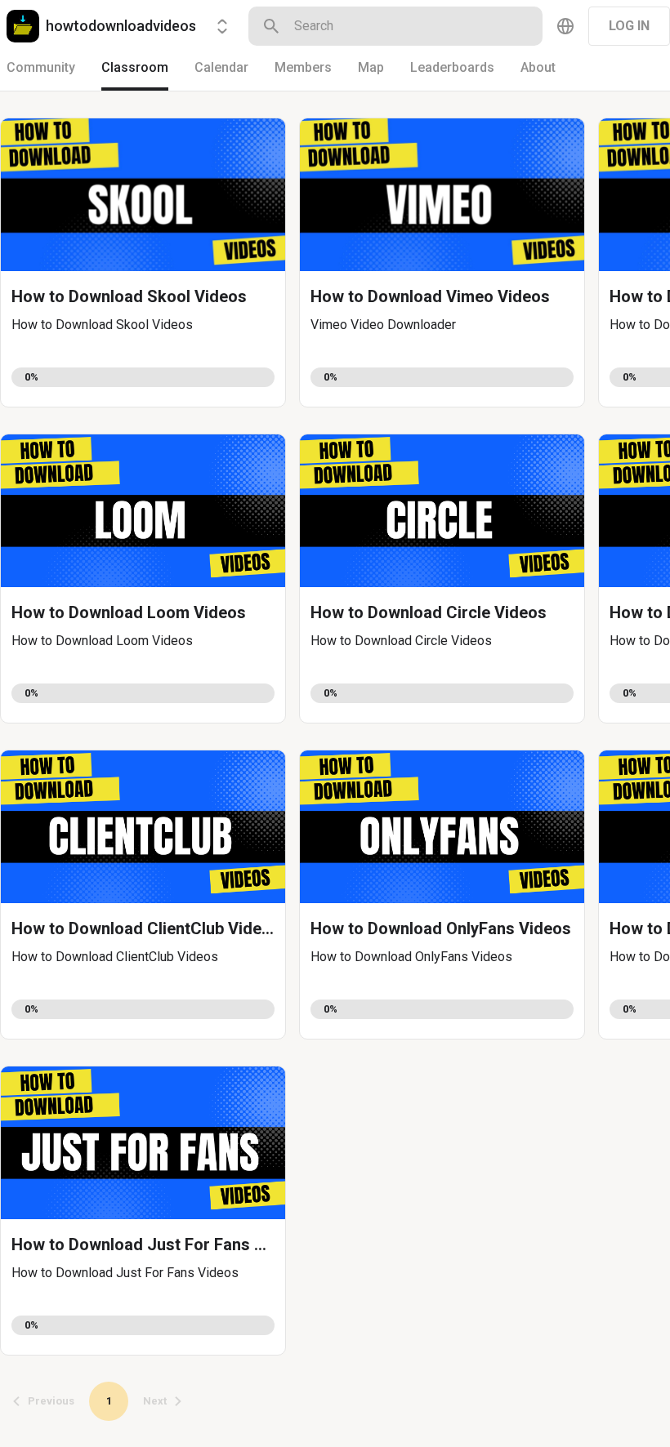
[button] (143, 262)
